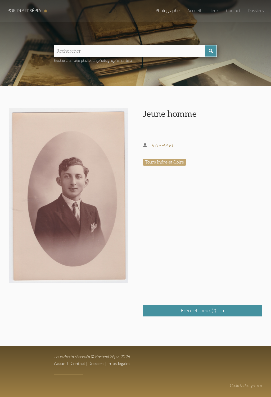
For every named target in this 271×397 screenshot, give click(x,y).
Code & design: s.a (246, 385)
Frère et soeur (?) (199, 310)
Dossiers (256, 10)
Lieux (214, 10)
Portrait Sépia (24, 10)
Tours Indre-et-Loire (164, 162)
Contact (233, 10)
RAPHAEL (162, 145)
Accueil (194, 10)
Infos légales (118, 363)
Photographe (168, 10)
